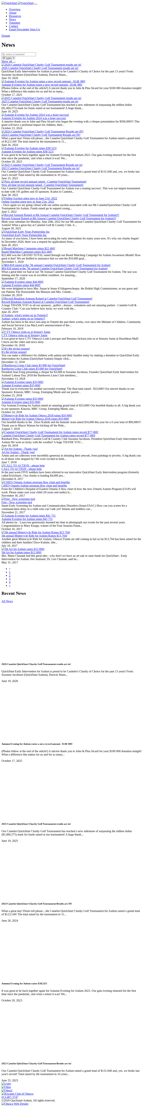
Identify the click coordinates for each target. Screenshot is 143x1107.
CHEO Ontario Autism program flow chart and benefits (34, 485)
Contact (13, 26)
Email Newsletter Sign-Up (24, 29)
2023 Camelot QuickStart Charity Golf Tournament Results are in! (40, 168)
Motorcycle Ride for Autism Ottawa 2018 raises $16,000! (35, 418)
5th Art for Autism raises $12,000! (21, 552)
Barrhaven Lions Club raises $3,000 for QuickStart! (31, 368)
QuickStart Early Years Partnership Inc (24, 235)
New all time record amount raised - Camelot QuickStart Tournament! (42, 185)
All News (7, 601)
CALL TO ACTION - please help (21, 468)
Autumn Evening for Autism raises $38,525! (27, 151)
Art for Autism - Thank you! (18, 452)
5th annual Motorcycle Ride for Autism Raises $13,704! (34, 535)
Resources (15, 16)
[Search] (14, 62)
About (12, 12)
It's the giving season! (14, 352)
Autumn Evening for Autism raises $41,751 (27, 519)
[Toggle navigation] (35, 4)
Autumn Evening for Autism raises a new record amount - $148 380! (41, 84)
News (12, 19)
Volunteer (14, 22)
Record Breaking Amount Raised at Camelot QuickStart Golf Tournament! (45, 301)
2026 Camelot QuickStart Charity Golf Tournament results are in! (39, 68)
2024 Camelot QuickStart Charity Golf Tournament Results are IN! (40, 134)
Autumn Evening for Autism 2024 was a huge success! (33, 118)
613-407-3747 (9, 1097)
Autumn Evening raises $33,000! (20, 385)
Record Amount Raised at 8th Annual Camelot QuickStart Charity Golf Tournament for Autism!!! (58, 218)
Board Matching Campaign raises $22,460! (26, 251)
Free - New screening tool (16, 502)
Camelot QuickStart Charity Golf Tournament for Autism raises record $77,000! (48, 435)
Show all (7, 61)
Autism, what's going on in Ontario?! (23, 318)
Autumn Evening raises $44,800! (20, 285)
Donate (5, 35)
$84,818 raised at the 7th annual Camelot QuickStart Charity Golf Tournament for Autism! (54, 268)
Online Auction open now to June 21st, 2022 (27, 201)
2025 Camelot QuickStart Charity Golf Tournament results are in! (39, 101)
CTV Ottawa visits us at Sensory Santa (24, 335)
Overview (15, 9)
